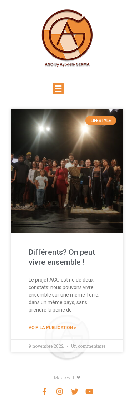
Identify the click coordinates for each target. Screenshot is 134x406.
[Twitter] (74, 391)
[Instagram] (59, 391)
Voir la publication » (52, 327)
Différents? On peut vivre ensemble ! (62, 257)
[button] (58, 88)
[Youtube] (89, 391)
